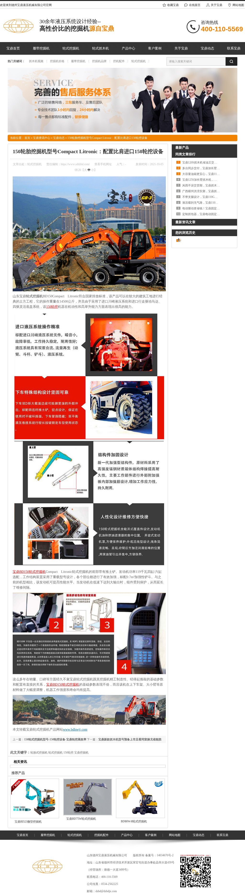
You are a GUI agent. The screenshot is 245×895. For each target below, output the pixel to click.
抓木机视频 (36, 61)
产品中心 (128, 48)
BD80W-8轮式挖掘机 (134, 821)
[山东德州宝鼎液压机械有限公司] (47, 872)
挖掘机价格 (57, 61)
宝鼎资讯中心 (41, 138)
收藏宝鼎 (173, 5)
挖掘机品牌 (99, 61)
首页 (27, 138)
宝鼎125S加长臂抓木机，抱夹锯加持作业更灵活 (212, 179)
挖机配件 (119, 61)
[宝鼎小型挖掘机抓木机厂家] (18, 32)
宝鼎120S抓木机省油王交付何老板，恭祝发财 (211, 162)
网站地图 (174, 835)
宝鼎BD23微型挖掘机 (28, 821)
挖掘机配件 (101, 835)
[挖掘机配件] (122, 131)
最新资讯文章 (185, 222)
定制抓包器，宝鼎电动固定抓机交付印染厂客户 (212, 214)
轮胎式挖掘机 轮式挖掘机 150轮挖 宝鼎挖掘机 (59, 752)
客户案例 (154, 48)
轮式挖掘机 (70, 48)
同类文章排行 (185, 154)
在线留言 (194, 5)
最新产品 (182, 147)
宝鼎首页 (13, 48)
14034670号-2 (165, 855)
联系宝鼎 (222, 835)
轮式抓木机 (100, 48)
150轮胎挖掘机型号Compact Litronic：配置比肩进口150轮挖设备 (107, 138)
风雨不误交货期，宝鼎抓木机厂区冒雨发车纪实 (212, 185)
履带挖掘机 (41, 48)
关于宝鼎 (216, 5)
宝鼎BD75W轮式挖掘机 (81, 818)
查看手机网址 (103, 164)
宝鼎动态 (207, 48)
